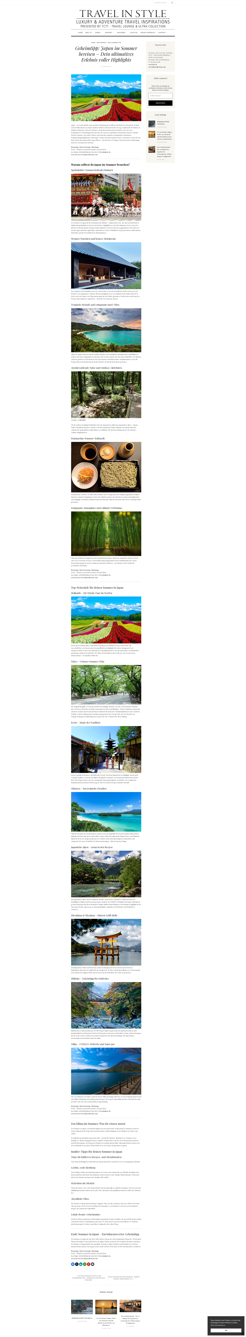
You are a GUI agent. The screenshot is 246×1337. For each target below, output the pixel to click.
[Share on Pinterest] (88, 1264)
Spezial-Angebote (148, 32)
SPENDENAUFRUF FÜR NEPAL (82, 1318)
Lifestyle (134, 32)
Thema (97, 32)
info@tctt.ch (106, 152)
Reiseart (108, 32)
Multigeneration (114, 42)
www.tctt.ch (75, 155)
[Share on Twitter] (77, 1264)
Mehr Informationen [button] (218, 1325)
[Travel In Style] (123, 19)
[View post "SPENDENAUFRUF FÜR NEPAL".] (82, 1307)
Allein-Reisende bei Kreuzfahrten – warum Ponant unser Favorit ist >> (124, 1278)
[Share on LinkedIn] (80, 1264)
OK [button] (226, 1330)
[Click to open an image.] (106, 97)
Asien (93, 42)
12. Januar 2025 (106, 66)
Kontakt (162, 32)
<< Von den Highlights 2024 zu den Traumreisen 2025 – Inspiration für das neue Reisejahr (88, 1278)
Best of (89, 32)
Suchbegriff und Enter (160, 2)
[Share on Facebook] (73, 1264)
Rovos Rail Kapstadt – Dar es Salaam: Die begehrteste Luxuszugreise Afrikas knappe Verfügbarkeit (130, 1319)
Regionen (121, 32)
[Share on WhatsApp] (84, 1264)
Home (80, 32)
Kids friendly (102, 42)
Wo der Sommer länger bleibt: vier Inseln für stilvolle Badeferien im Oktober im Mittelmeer (106, 1321)
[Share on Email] (92, 1264)
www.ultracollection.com (89, 155)
